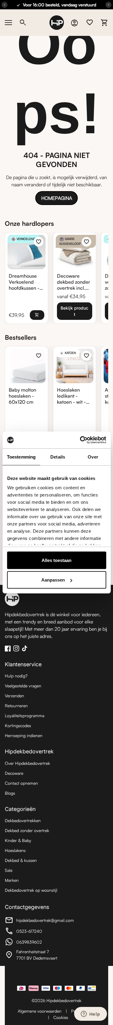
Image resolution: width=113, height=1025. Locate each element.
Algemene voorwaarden (39, 1011)
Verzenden (14, 695)
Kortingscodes (18, 725)
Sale (8, 870)
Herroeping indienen (23, 735)
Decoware (14, 773)
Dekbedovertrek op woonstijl (31, 890)
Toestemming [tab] (21, 456)
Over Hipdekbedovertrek (27, 763)
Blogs (10, 793)
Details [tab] (57, 456)
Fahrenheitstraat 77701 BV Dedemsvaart (38, 954)
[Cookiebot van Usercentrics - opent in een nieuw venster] (80, 440)
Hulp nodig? (16, 675)
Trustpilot (56, 975)
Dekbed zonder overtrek (27, 830)
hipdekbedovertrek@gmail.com (39, 921)
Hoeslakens (15, 850)
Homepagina (56, 198)
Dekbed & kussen (21, 860)
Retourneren (16, 705)
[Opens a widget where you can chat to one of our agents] (90, 1014)
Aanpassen (53, 579)
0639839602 (38, 942)
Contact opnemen (21, 783)
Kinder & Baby (18, 840)
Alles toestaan (56, 560)
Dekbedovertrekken (23, 820)
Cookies (60, 1017)
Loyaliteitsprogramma (24, 715)
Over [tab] (93, 456)
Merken (12, 880)
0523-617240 (38, 932)
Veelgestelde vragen (23, 685)
